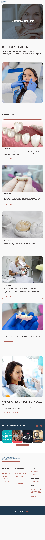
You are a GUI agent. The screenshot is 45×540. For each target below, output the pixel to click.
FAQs (3, 485)
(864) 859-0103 (35, 481)
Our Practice (6, 473)
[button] (43, 2)
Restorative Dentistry (21, 483)
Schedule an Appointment (11, 412)
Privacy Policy (38, 509)
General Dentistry (20, 473)
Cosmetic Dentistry (21, 476)
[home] (5, 2)
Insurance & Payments (5, 477)
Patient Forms (6, 481)
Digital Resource (26, 511)
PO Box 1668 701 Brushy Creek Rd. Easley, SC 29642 (36, 473)
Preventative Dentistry (22, 480)
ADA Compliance (31, 509)
